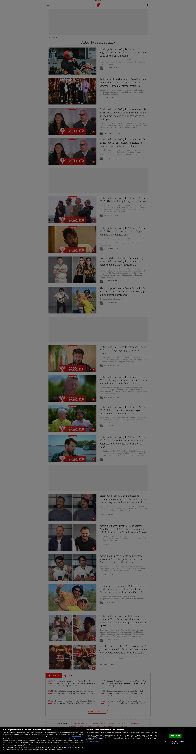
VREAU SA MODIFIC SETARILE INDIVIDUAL (174, 742)
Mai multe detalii (76, 736)
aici (4, 745)
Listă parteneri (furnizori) (93, 741)
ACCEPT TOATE (175, 736)
